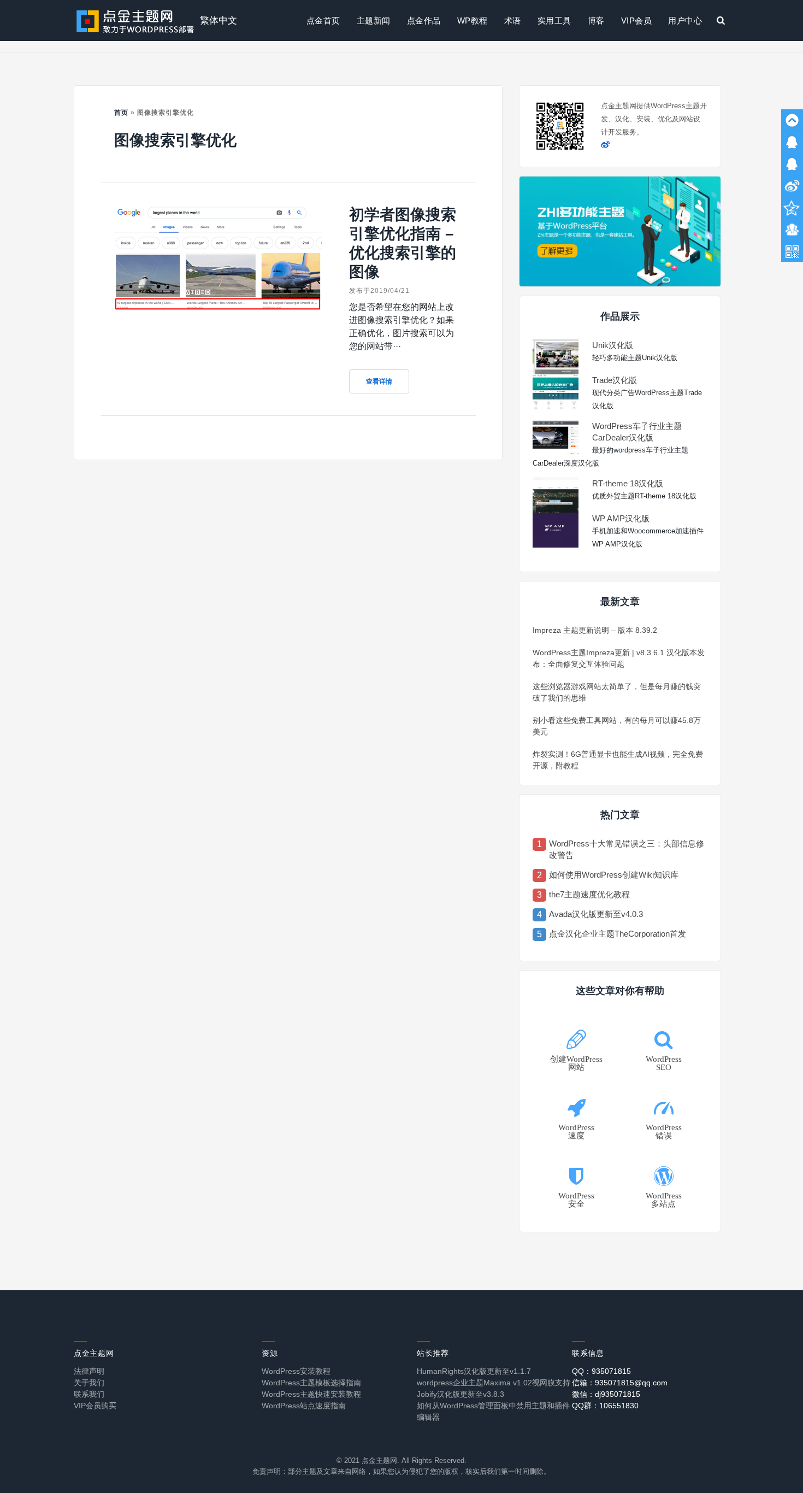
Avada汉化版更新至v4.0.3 (596, 914)
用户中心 (685, 20)
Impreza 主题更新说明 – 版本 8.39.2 (595, 630)
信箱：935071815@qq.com (620, 1382)
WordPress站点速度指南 (304, 1405)
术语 (512, 20)
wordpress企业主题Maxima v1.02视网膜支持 (493, 1382)
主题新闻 (374, 20)
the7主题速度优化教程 (589, 894)
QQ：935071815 (601, 1371)
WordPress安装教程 (296, 1371)
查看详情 (379, 381)
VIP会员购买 (95, 1405)
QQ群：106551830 (605, 1405)
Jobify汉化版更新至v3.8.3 (460, 1394)
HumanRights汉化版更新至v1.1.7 (474, 1371)
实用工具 (554, 20)
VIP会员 (636, 20)
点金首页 (323, 20)
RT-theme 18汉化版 (627, 483)
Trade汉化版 (614, 380)
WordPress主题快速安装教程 (311, 1394)
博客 (596, 20)
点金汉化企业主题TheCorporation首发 (617, 933)
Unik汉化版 (612, 345)
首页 (121, 112)
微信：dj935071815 (606, 1394)
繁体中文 (218, 20)
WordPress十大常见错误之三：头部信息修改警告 (626, 849)
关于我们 (89, 1382)
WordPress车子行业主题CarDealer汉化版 (637, 431)
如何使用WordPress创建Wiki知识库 (613, 874)
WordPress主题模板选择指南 (311, 1382)
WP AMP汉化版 (621, 518)
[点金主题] (135, 20)
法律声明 (89, 1371)
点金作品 (424, 20)
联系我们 (89, 1394)
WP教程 (472, 20)
